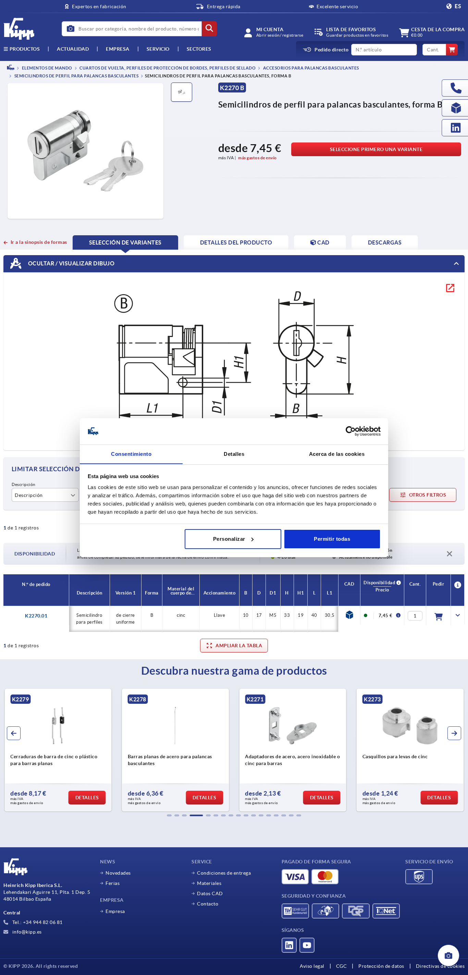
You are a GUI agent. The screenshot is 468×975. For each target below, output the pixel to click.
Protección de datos (381, 966)
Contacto (207, 904)
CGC (341, 966)
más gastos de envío (257, 157)
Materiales (209, 883)
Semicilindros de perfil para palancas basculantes (75, 76)
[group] (58, 750)
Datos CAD (210, 893)
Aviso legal (312, 966)
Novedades (118, 873)
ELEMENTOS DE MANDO (46, 68)
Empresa (118, 49)
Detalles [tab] (234, 454)
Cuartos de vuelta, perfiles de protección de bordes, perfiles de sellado (167, 68)
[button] (169, 815)
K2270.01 (36, 615)
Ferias (113, 883)
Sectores (199, 49)
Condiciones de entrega (224, 873)
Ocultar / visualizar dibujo (70, 263)
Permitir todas (332, 539)
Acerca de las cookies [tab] (337, 454)
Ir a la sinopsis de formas (39, 242)
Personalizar (229, 539)
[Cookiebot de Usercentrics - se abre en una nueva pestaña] (351, 431)
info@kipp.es (26, 932)
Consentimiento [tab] (131, 454)
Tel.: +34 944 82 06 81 (37, 922)
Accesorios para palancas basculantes (310, 68)
